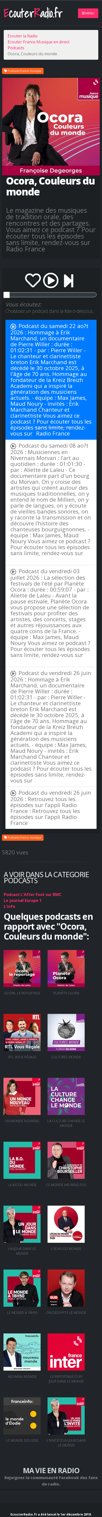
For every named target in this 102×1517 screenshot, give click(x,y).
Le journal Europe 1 (23, 900)
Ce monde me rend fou (66, 1184)
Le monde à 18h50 (22, 1312)
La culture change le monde (66, 1123)
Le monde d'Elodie (22, 1440)
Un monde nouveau (22, 1120)
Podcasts (16, 48)
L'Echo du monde (66, 1248)
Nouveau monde (22, 1376)
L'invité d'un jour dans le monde (66, 1443)
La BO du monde (22, 1184)
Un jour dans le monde (22, 1251)
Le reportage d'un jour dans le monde (66, 1379)
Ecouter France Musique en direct (39, 42)
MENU (89, 13)
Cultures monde (66, 1057)
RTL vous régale (22, 1057)
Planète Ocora (66, 993)
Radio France (53, 433)
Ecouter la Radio (23, 36)
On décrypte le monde (66, 1312)
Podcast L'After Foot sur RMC (33, 894)
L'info (9, 906)
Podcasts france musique (24, 71)
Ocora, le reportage (22, 993)
